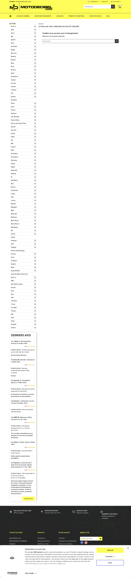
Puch (12, 257)
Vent (12, 317)
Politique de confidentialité (68, 541)
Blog (108, 16)
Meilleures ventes (43, 544)
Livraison (59, 16)
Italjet (13, 167)
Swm (12, 291)
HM (12, 143)
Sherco (13, 277)
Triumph (14, 307)
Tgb (12, 297)
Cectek (13, 86)
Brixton (13, 70)
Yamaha (13, 324)
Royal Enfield (15, 270)
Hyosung (14, 160)
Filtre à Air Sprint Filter (18, 123)
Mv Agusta (14, 227)
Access (13, 26)
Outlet (13, 237)
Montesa (14, 217)
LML (12, 197)
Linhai (13, 193)
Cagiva (13, 80)
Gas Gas (13, 130)
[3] (31, 346)
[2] (29, 346)
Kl (11, 177)
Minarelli (14, 214)
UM (12, 314)
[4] (32, 346)
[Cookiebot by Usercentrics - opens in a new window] (12, 573)
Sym (12, 294)
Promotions (41, 538)
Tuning (13, 311)
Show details (29, 573)
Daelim (13, 96)
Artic (12, 43)
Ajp (12, 36)
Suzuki (13, 287)
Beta (12, 63)
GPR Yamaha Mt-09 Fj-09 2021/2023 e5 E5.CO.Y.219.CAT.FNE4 (22, 476)
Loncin (13, 200)
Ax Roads (14, 46)
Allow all (110, 550)
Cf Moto (13, 90)
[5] (34, 346)
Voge (12, 321)
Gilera (13, 133)
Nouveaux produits (43, 541)
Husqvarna (14, 157)
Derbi (13, 103)
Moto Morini (15, 224)
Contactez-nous (16, 532)
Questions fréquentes (42, 16)
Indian (13, 163)
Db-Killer (14, 100)
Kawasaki (14, 170)
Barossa (14, 53)
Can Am (13, 83)
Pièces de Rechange (18, 250)
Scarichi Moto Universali (19, 274)
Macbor (13, 204)
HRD (12, 150)
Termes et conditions (76, 16)
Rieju (12, 267)
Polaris (13, 254)
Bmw (12, 66)
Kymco (13, 187)
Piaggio (13, 247)
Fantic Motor (15, 120)
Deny (110, 563)
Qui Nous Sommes (23, 16)
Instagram (86, 542)
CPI (12, 93)
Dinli (12, 106)
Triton (13, 304)
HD (12, 140)
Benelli (13, 60)
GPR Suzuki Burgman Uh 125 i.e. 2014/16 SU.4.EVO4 (20, 428)
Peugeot (14, 240)
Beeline (13, 56)
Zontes (13, 327)
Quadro (13, 264)
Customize (109, 556)
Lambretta (14, 190)
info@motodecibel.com (23, 1)
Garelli (13, 127)
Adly (12, 29)
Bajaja (13, 50)
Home (11, 16)
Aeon (12, 33)
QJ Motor (14, 260)
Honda (13, 147)
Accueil (12, 23)
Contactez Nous (95, 16)
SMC (12, 281)
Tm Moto (14, 301)
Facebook (82, 542)
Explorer (14, 113)
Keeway (13, 173)
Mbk (12, 210)
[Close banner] (128, 548)
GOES (13, 137)
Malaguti (14, 207)
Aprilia (13, 39)
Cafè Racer (14, 76)
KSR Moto (14, 180)
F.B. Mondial (15, 116)
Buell (12, 73)
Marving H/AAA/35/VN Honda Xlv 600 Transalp (20, 370)
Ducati (13, 110)
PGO (12, 244)
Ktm (12, 183)
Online (13, 234)
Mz (12, 230)
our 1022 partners (37, 552)
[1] (28, 346)
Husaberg (14, 153)
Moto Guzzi (15, 220)
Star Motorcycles (17, 284)
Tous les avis (28, 498)
